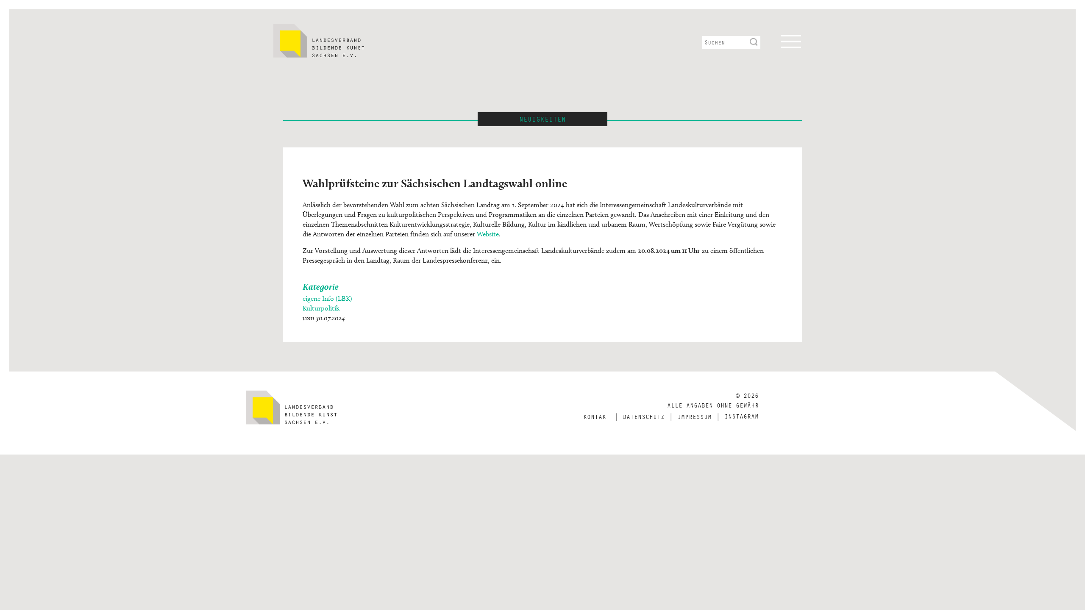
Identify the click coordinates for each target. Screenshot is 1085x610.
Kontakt (596, 416)
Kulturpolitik (321, 308)
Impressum (694, 416)
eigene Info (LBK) (327, 298)
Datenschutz (644, 416)
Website (488, 234)
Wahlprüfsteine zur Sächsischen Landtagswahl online (435, 183)
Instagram (741, 416)
